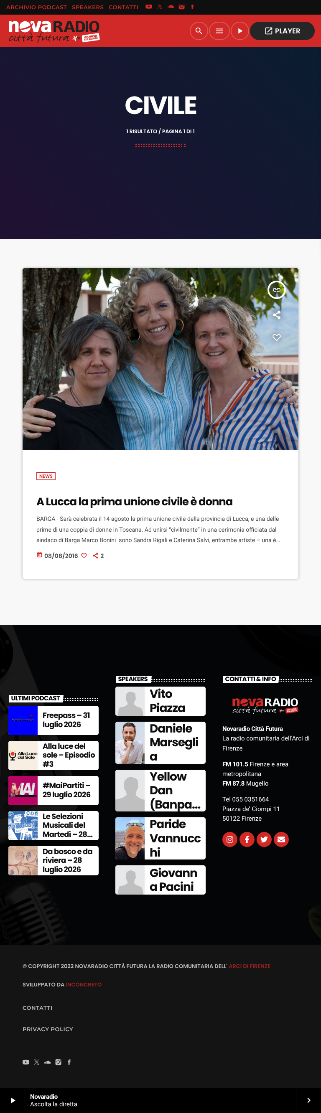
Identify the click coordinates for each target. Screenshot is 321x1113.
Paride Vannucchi (175, 838)
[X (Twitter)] (159, 7)
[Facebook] (192, 7)
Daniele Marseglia (174, 742)
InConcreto (84, 985)
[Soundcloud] (171, 7)
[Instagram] (181, 7)
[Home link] (54, 31)
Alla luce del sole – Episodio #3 (69, 755)
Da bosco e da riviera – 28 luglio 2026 (67, 861)
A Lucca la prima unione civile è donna (134, 502)
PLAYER (282, 31)
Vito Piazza (167, 701)
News (46, 476)
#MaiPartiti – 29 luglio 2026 (66, 790)
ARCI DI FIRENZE (249, 966)
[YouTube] (148, 7)
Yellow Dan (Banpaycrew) (174, 797)
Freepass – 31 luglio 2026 (66, 720)
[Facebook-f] (247, 839)
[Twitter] (264, 839)
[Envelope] (281, 839)
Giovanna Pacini (173, 880)
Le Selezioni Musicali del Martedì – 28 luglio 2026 (65, 830)
